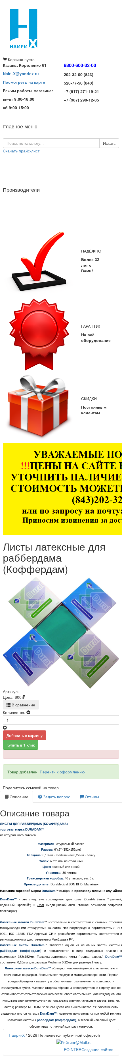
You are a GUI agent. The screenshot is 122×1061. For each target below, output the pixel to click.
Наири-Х (17, 1035)
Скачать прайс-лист (21, 151)
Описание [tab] (18, 796)
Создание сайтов (88, 1049)
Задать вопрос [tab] (56, 796)
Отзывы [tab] (91, 796)
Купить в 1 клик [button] (21, 745)
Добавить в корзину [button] (25, 735)
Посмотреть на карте (24, 82)
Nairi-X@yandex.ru (21, 73)
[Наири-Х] (61, 28)
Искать (109, 143)
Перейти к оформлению (62, 772)
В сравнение (22, 705)
